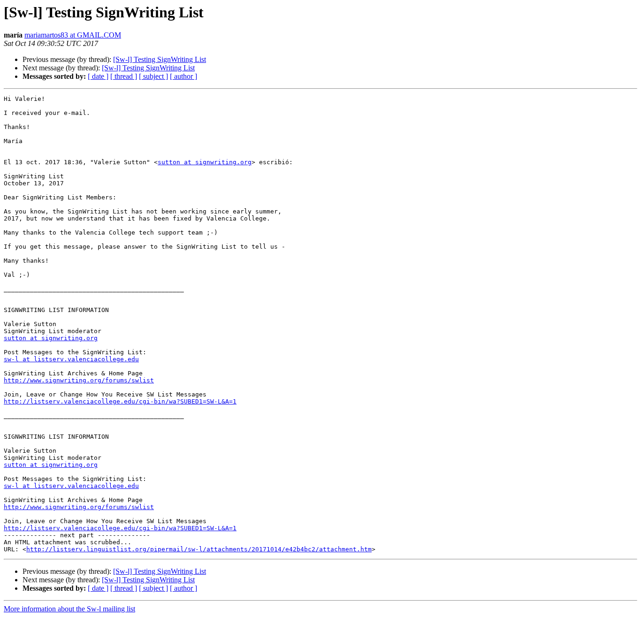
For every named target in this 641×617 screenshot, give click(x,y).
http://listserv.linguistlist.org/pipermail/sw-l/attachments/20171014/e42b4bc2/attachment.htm (199, 549)
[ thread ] (123, 76)
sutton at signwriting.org (205, 162)
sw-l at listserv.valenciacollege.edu (71, 359)
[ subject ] (153, 76)
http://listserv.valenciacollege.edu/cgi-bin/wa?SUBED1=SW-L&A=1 (120, 401)
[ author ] (183, 76)
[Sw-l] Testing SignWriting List (159, 59)
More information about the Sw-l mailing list (69, 609)
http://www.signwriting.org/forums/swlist (79, 380)
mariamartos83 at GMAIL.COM (72, 35)
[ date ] (98, 76)
